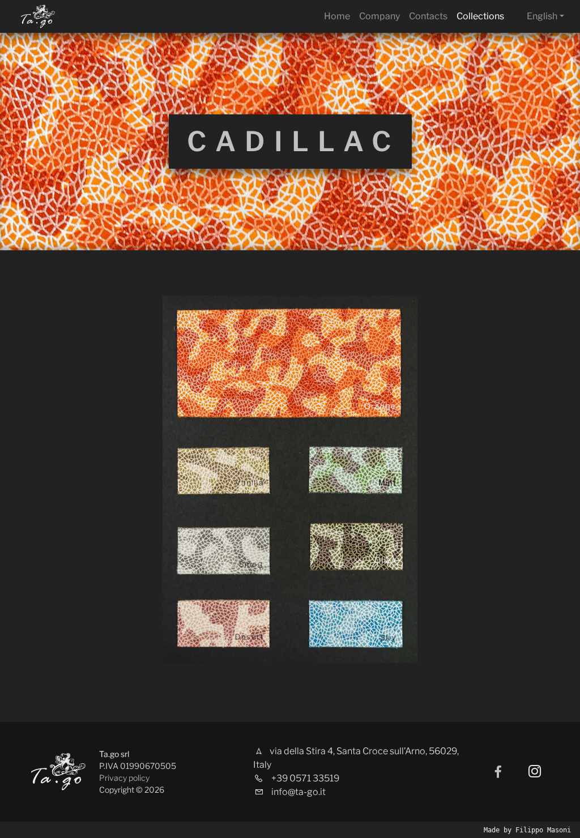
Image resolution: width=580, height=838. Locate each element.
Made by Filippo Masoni (527, 830)
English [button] (542, 16)
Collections (480, 16)
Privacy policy (124, 778)
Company (379, 16)
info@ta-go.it (298, 791)
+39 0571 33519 (305, 778)
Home (337, 16)
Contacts (428, 16)
